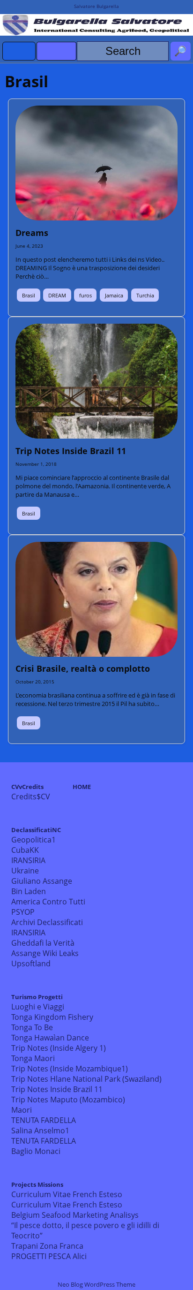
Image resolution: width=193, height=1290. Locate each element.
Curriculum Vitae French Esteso (66, 1194)
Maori (21, 1110)
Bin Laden (28, 891)
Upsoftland (31, 963)
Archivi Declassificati (47, 922)
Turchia (145, 295)
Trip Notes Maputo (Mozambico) (68, 1099)
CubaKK (25, 850)
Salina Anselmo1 (40, 1130)
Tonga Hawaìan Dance (50, 1037)
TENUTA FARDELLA (43, 1120)
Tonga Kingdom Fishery (52, 1017)
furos (85, 295)
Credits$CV (30, 796)
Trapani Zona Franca (47, 1246)
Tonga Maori (33, 1058)
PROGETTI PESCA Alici (49, 1256)
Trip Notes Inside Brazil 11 (57, 1089)
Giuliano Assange (41, 881)
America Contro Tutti (48, 901)
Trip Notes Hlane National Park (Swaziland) (86, 1079)
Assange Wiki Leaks (45, 953)
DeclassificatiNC (36, 830)
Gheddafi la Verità (42, 943)
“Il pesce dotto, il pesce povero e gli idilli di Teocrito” (85, 1230)
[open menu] (56, 51)
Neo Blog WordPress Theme (96, 1284)
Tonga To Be (32, 1027)
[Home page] (19, 51)
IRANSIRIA (28, 860)
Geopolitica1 (33, 840)
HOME (82, 786)
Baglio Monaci (35, 1151)
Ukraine (25, 870)
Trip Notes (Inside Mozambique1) (69, 1068)
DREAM (57, 295)
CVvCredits (27, 786)
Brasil (28, 295)
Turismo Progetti (37, 997)
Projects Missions (37, 1184)
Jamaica (114, 295)
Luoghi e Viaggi (37, 1007)
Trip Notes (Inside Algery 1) (58, 1048)
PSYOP (23, 912)
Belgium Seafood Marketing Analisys (75, 1215)
